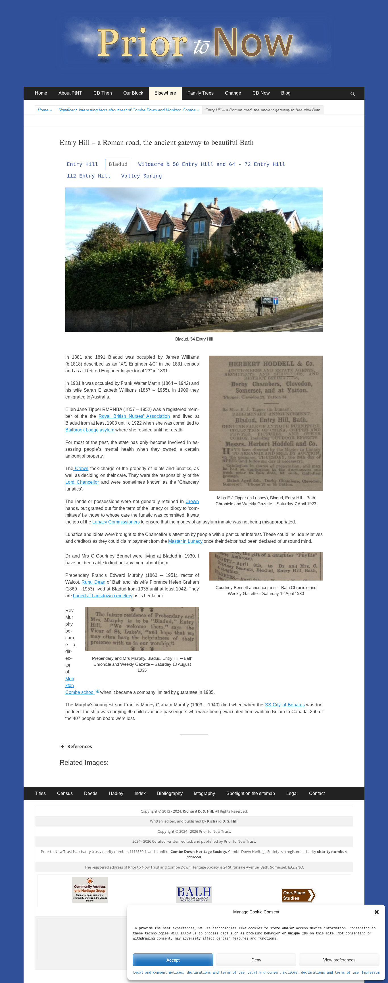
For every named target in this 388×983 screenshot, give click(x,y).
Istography (204, 793)
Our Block (133, 93)
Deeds (90, 793)
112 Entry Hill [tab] (88, 176)
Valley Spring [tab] (141, 176)
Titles (40, 793)
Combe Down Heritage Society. (198, 851)
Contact (317, 793)
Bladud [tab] (118, 164)
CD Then (102, 93)
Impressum (370, 973)
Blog (286, 93)
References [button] (79, 746)
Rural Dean (93, 582)
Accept (173, 959)
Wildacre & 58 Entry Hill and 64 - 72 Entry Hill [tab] (211, 164)
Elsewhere (165, 93)
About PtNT (70, 93)
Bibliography (170, 793)
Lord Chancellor (82, 482)
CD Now (261, 93)
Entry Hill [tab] (82, 164)
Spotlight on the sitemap (250, 793)
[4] (97, 691)
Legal (292, 793)
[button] (376, 912)
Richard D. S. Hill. (198, 811)
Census (65, 793)
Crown (80, 468)
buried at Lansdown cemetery (102, 595)
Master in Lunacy (185, 541)
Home (41, 93)
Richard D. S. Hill (222, 821)
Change (233, 93)
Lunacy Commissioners (116, 521)
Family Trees (200, 93)
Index (140, 793)
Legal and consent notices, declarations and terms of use (189, 973)
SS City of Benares (285, 704)
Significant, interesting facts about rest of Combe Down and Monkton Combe (128, 110)
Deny (256, 959)
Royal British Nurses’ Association (134, 416)
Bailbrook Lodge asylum (89, 429)
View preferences (339, 959)
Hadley (116, 793)
